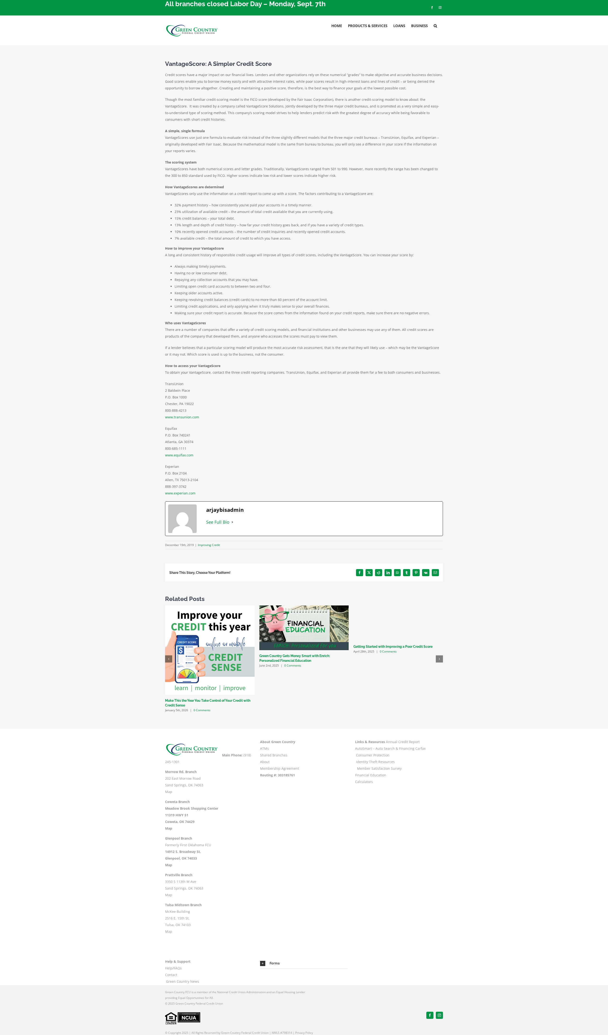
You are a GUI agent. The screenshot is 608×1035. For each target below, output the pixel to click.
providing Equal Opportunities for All (189, 998)
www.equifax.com (179, 455)
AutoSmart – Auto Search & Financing (384, 748)
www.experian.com (180, 493)
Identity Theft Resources (375, 761)
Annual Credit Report (403, 742)
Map (168, 791)
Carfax (420, 748)
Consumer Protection (373, 755)
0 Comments (202, 710)
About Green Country (277, 742)
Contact (171, 974)
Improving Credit (209, 545)
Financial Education (370, 775)
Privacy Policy (304, 1033)
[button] (435, 26)
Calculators (364, 781)
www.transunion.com (182, 417)
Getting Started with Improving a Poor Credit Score (392, 646)
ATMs (264, 748)
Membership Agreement (279, 768)
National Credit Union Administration (241, 992)
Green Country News (182, 981)
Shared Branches (273, 755)
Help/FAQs (173, 968)
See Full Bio (217, 522)
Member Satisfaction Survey (379, 768)
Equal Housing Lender (290, 992)
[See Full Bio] (232, 522)
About (265, 761)
